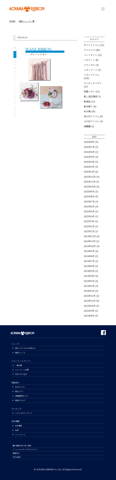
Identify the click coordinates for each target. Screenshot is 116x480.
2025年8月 (89, 196)
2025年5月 (89, 211)
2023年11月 (89, 300)
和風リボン (89, 91)
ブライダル (89, 65)
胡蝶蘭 (87, 126)
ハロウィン (89, 60)
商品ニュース (20, 352)
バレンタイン (90, 55)
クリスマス (89, 50)
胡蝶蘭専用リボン (22, 396)
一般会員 (18, 365)
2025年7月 (89, 201)
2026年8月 (89, 141)
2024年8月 (89, 256)
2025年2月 (89, 226)
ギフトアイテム (91, 45)
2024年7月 (89, 261)
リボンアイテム (91, 74)
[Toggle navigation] (103, 9)
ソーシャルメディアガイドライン (25, 449)
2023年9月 (89, 310)
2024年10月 (90, 246)
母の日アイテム (91, 116)
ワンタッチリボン (93, 83)
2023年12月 (90, 295)
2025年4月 (89, 216)
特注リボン (19, 391)
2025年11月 (90, 181)
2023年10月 (90, 305)
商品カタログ (20, 400)
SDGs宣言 (17, 457)
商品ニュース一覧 (27, 21)
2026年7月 (89, 147)
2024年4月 (89, 276)
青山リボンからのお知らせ (25, 348)
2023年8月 (89, 315)
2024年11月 (90, 241)
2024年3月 (89, 281)
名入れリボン (20, 387)
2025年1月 (89, 231)
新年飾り (88, 106)
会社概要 (18, 425)
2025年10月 (90, 186)
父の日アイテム (91, 121)
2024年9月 (89, 251)
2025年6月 (89, 206)
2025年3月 (89, 221)
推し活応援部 (90, 96)
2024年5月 (89, 271)
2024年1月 (89, 290)
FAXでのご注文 (21, 374)
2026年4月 (89, 161)
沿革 (17, 430)
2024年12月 (90, 236)
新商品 (87, 101)
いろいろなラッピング (23, 413)
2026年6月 (89, 152)
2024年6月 (89, 266)
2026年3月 (89, 166)
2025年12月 (90, 176)
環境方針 (16, 453)
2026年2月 (89, 171)
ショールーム (20, 434)
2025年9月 (89, 191)
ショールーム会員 (22, 369)
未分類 (87, 111)
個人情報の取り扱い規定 (22, 445)
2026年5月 (89, 156)
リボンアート (90, 70)
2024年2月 (89, 286)
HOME (12, 21)
